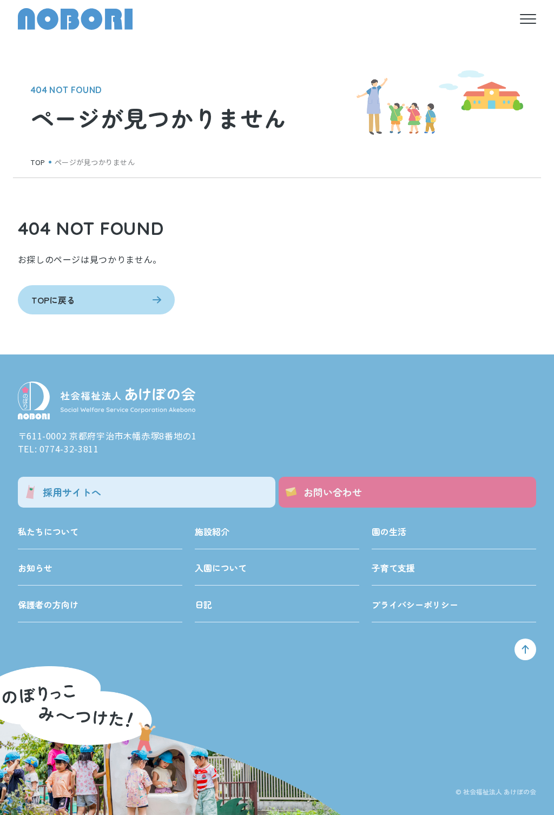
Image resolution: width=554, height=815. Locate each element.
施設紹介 (212, 531)
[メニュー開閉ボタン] (528, 19)
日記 (203, 604)
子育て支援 (393, 567)
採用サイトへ (72, 492)
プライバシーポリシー (415, 604)
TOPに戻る (53, 299)
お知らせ (35, 567)
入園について (221, 567)
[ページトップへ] (525, 649)
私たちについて (48, 531)
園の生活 (389, 531)
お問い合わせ (333, 492)
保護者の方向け (48, 604)
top (38, 162)
